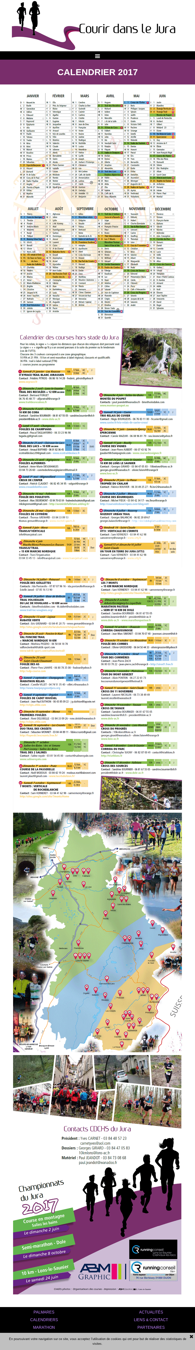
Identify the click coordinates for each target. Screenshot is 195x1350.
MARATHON (44, 1327)
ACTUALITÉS (151, 1312)
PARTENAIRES (151, 1327)
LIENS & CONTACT (151, 1320)
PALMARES (44, 1312)
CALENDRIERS (44, 1320)
